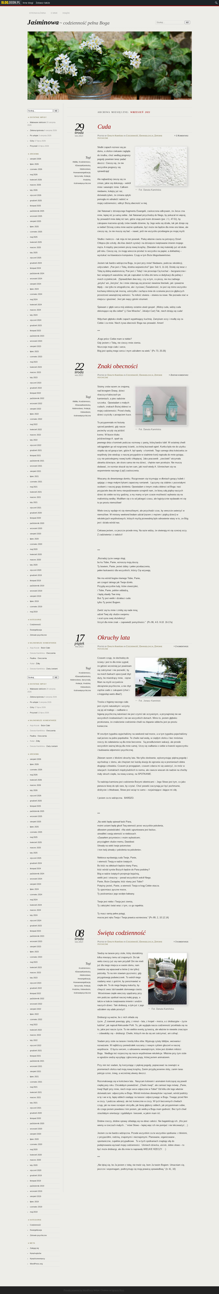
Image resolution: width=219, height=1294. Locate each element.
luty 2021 (33, 502)
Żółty (38, 663)
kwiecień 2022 (36, 429)
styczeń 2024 (35, 320)
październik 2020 (37, 523)
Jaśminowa (43, 22)
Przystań (33, 146)
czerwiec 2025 (36, 232)
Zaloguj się (34, 1248)
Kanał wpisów (35, 1253)
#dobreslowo (85, 169)
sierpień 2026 (35, 159)
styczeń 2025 (35, 258)
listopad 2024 (35, 268)
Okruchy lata (114, 637)
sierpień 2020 (35, 534)
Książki (66, 13)
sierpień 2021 (35, 471)
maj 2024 (33, 299)
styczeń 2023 (35, 383)
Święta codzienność (122, 932)
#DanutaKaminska (82, 165)
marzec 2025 (35, 247)
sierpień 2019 (35, 596)
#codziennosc (84, 162)
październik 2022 (37, 398)
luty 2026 (33, 190)
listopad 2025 (35, 206)
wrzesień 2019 (36, 591)
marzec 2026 (35, 185)
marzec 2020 (35, 560)
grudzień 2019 (36, 575)
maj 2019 (33, 612)
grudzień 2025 (36, 200)
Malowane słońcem (38, 122)
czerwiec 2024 (36, 294)
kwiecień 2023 (36, 367)
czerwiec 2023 (36, 357)
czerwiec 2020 (36, 544)
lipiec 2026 (34, 164)
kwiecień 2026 (36, 180)
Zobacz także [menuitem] (43, 2)
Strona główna (37, 13)
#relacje (87, 176)
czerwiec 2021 (36, 482)
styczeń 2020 (35, 570)
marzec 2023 (35, 372)
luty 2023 (33, 377)
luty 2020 (33, 565)
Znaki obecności (118, 366)
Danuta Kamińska (115, 135)
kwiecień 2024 (36, 305)
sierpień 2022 (35, 409)
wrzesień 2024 (36, 279)
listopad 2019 (35, 581)
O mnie (54, 13)
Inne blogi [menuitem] (28, 2)
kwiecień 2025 (36, 242)
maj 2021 (33, 487)
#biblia (75, 162)
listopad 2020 (35, 518)
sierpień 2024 (35, 284)
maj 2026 (33, 174)
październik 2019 (37, 586)
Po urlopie (34, 135)
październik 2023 (37, 336)
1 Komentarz (182, 135)
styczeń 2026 (35, 195)
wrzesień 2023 (36, 341)
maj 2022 (33, 424)
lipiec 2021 (34, 476)
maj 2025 (33, 237)
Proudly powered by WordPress (78, 1290)
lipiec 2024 (34, 289)
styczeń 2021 (35, 508)
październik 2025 (37, 211)
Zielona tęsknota (37, 130)
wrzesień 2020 (36, 528)
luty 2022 (33, 440)
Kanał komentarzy (37, 1259)
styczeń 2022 (35, 445)
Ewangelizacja (146, 135)
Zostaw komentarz (179, 375)
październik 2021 (37, 461)
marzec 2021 (35, 497)
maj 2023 (33, 362)
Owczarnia (50, 653)
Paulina (33, 658)
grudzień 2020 (36, 513)
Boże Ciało (45, 648)
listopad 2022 (35, 393)
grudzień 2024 (36, 263)
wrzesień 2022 (36, 403)
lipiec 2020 (34, 539)
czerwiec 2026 (36, 169)
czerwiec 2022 (36, 419)
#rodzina (86, 180)
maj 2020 (33, 549)
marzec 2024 (35, 310)
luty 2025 (33, 253)
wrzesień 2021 (36, 466)
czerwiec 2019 (36, 607)
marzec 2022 (35, 435)
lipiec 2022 (34, 414)
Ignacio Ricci (118, 1290)
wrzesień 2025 (36, 216)
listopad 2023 (35, 331)
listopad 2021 (35, 455)
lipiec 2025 (34, 227)
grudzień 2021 (36, 450)
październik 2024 (37, 273)
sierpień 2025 (35, 221)
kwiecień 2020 (36, 554)
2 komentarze (181, 646)
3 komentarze (181, 942)
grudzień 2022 (36, 388)
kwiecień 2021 (36, 492)
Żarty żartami (51, 669)
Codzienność (132, 135)
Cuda (104, 126)
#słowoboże (85, 412)
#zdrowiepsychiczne (82, 183)
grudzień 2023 (36, 325)
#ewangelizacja (84, 979)
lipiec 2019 (34, 601)
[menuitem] (11, 2)
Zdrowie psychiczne (38, 635)
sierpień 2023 (35, 346)
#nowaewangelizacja (81, 172)
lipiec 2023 (34, 351)
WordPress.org (36, 1264)
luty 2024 (33, 315)
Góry (32, 141)
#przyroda (78, 176)
